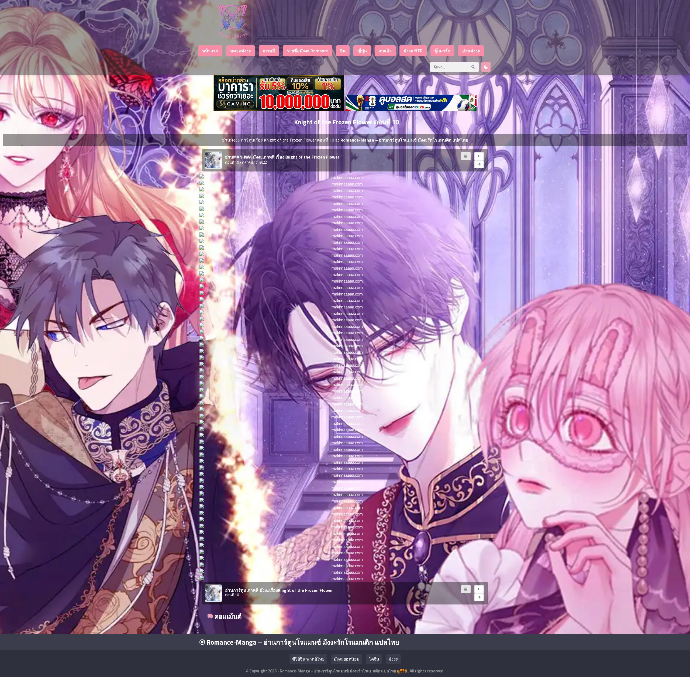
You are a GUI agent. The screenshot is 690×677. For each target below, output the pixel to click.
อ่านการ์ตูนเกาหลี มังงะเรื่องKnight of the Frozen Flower (279, 590)
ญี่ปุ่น (362, 50)
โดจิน (374, 659)
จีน (343, 50)
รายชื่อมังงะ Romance (307, 50)
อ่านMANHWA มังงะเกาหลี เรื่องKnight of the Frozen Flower (282, 157)
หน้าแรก (210, 50)
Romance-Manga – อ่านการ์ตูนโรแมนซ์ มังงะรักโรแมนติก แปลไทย (302, 642)
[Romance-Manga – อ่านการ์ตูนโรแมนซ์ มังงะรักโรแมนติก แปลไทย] (232, 37)
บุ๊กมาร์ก (442, 50)
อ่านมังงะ (471, 50)
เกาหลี (269, 50)
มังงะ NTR (413, 50)
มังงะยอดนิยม (347, 659)
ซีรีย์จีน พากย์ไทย (308, 659)
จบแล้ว (385, 50)
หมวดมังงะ (240, 50)
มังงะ (393, 659)
